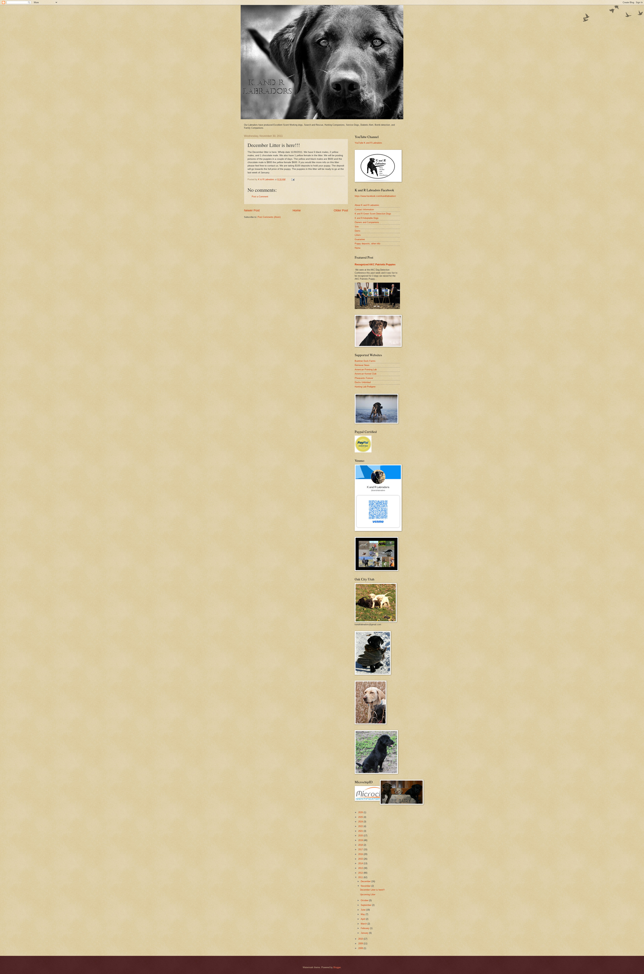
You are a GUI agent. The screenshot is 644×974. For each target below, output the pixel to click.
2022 (361, 826)
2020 (361, 835)
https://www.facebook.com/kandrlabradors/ (375, 196)
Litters (358, 235)
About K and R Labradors (367, 205)
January (365, 933)
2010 (361, 939)
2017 (361, 849)
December (366, 881)
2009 (361, 943)
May (363, 914)
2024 (361, 821)
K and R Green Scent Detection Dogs (373, 213)
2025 (361, 817)
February (365, 928)
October (365, 900)
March (364, 923)
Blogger (337, 967)
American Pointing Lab (366, 369)
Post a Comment (260, 196)
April (363, 919)
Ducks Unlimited (363, 382)
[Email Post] (292, 179)
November (366, 886)
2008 (361, 948)
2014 (361, 863)
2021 (361, 831)
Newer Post (252, 210)
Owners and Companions (367, 222)
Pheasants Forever (364, 378)
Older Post (341, 210)
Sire (357, 226)
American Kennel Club (365, 373)
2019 (361, 840)
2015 (361, 859)
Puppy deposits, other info (367, 243)
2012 (361, 873)
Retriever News (362, 365)
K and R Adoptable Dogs (367, 218)
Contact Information (364, 209)
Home (297, 210)
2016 (361, 854)
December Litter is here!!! (372, 890)
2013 (361, 868)
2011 (361, 877)
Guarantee (360, 239)
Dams (357, 231)
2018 (361, 845)
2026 (361, 812)
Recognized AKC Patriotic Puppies (375, 264)
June (363, 910)
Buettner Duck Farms (365, 361)
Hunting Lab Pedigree (365, 386)
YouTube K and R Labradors (368, 143)
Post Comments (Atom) (269, 217)
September (366, 905)
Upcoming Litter (367, 894)
